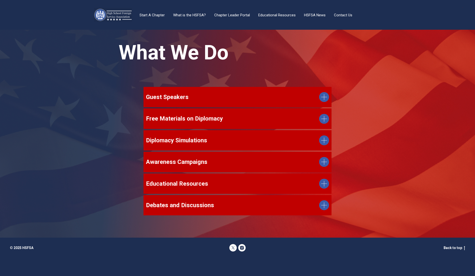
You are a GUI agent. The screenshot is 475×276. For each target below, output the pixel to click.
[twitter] (233, 247)
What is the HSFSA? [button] (189, 15)
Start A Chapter (152, 15)
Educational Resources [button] (277, 15)
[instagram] (242, 247)
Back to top (453, 248)
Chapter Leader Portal (232, 15)
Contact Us (343, 15)
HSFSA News (315, 15)
